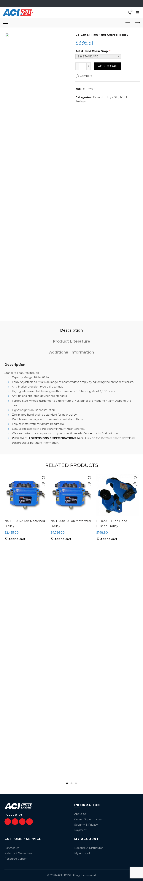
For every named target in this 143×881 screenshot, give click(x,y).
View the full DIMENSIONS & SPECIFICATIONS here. (48, 438)
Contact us (90, 433)
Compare (86, 76)
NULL (124, 97)
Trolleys (80, 101)
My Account (82, 853)
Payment (80, 830)
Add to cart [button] (17, 539)
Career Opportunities (87, 819)
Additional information (71, 352)
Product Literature (71, 341)
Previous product (128, 23)
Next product (137, 23)
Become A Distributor (88, 848)
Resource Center (15, 858)
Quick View (43, 484)
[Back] (5, 23)
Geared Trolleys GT (105, 97)
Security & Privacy (86, 824)
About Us (80, 814)
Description (71, 330)
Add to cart (107, 66)
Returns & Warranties (18, 853)
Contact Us (11, 848)
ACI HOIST (64, 875)
